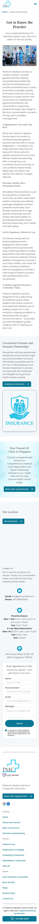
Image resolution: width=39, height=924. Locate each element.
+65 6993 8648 (20, 599)
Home (4, 12)
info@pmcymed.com (23, 596)
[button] (4, 804)
